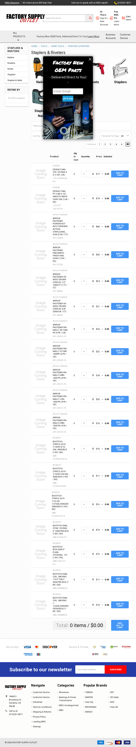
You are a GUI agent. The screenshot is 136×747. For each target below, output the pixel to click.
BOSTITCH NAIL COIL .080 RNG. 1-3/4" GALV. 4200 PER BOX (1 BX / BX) (60, 579)
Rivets (10, 69)
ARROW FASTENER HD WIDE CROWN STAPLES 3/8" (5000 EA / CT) (59, 306)
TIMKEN (89, 692)
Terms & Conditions (42, 707)
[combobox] (68, 18)
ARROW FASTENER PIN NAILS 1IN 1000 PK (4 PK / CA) (60, 328)
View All (114, 707)
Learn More (93, 36)
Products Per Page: (110, 136)
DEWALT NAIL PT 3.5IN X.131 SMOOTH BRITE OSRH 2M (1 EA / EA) (61, 196)
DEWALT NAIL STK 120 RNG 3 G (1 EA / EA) (60, 172)
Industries (37, 702)
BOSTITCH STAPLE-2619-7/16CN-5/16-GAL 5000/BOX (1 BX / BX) (60, 447)
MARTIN (89, 697)
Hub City (89, 702)
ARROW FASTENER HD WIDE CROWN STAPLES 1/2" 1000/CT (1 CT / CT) (60, 281)
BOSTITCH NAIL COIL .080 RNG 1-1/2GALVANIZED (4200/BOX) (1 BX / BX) (61, 604)
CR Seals (114, 697)
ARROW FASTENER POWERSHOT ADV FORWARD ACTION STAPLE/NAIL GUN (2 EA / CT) (60, 226)
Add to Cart (120, 174)
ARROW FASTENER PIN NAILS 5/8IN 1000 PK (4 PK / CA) (60, 375)
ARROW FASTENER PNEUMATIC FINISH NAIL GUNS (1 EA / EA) (59, 254)
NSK (112, 702)
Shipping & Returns (42, 712)
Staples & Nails (14, 80)
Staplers (11, 74)
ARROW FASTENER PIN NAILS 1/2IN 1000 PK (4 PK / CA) (60, 399)
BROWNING (90, 707)
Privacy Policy (39, 717)
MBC (61, 710)
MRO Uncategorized (68, 705)
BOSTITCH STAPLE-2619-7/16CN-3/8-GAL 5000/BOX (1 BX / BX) (60, 474)
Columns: (91, 144)
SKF (112, 692)
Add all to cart (119, 625)
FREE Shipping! (12, 2)
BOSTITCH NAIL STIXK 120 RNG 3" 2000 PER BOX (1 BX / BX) (61, 529)
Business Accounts (111, 36)
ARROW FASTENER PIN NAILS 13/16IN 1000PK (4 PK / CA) (60, 351)
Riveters (11, 63)
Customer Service (125, 36)
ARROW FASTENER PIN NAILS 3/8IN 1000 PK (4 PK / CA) (60, 423)
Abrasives (64, 692)
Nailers (10, 57)
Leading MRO (39, 721)
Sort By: (36, 136)
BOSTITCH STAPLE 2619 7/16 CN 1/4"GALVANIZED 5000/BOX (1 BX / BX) (60, 502)
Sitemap (37, 726)
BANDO (89, 712)
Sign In (103, 18)
